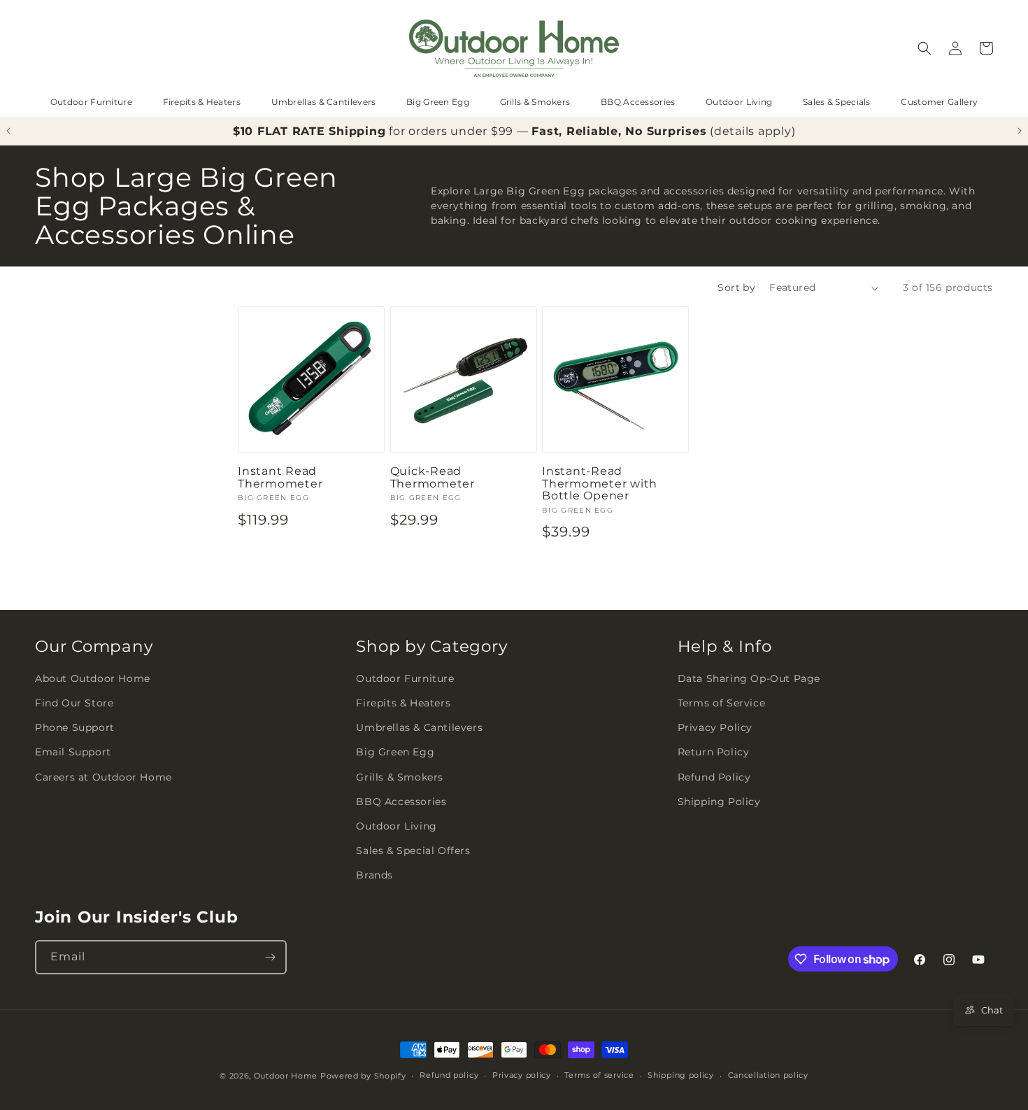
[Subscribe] (270, 957)
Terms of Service (722, 703)
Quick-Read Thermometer (432, 477)
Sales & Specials (837, 102)
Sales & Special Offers (413, 850)
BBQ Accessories (638, 102)
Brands (374, 875)
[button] (924, 48)
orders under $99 (460, 131)
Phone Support (75, 727)
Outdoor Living (739, 102)
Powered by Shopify (363, 1076)
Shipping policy (681, 1075)
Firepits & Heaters (202, 102)
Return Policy (714, 752)
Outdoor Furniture (91, 102)
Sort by (736, 287)
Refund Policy (714, 777)
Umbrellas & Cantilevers (323, 102)
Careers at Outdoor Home (103, 777)
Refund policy (449, 1075)
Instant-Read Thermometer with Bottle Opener (599, 483)
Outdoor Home (285, 1076)
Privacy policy (521, 1075)
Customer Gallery (939, 102)
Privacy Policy (715, 727)
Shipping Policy (719, 801)
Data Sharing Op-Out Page (749, 678)
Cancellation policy (768, 1075)
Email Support (73, 752)
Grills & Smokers (535, 102)
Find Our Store (74, 703)
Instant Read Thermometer (280, 477)
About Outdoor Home (92, 678)
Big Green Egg (437, 102)
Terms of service (599, 1075)
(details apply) (752, 131)
